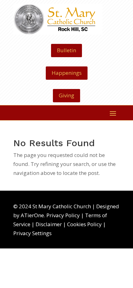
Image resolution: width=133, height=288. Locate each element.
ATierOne (32, 215)
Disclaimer (49, 224)
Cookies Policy (84, 224)
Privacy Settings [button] (32, 233)
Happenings (67, 72)
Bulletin (66, 50)
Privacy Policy (63, 215)
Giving (66, 95)
